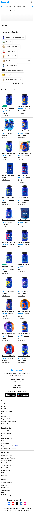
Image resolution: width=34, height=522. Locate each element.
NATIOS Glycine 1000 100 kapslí (9, 267)
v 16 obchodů (21, 296)
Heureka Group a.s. (21, 509)
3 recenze (26, 222)
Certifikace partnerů (6, 490)
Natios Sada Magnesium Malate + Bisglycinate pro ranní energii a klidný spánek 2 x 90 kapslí (9, 131)
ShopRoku (4, 485)
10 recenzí (26, 200)
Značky (9, 11)
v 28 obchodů (6, 227)
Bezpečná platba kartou (7, 446)
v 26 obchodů (21, 138)
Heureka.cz (4, 11)
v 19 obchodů (6, 296)
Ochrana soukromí (6, 443)
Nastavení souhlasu (6, 441)
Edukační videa (5, 473)
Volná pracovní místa (6, 411)
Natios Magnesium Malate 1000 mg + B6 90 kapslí (25, 106)
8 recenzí (10, 336)
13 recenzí (26, 155)
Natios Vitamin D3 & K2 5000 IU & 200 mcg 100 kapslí (25, 311)
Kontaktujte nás (17, 382)
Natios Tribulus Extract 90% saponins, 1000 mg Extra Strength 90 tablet (9, 198)
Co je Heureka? (5, 404)
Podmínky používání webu (22, 511)
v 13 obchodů (6, 204)
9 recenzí (26, 358)
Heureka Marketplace (7, 463)
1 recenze (11, 200)
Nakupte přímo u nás (6, 438)
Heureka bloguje (5, 416)
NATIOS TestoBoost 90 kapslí (25, 264)
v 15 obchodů (6, 180)
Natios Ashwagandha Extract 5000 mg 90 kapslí (9, 153)
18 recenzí (26, 245)
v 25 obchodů (6, 249)
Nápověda (4, 475)
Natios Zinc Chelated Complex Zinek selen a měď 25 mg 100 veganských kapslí (9, 220)
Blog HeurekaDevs (6, 419)
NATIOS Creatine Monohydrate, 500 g (25, 220)
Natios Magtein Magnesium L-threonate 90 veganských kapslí (25, 242)
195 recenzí (27, 108)
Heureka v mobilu (6, 434)
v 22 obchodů (21, 160)
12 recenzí (11, 245)
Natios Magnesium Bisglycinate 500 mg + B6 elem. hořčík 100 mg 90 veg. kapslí (9, 175)
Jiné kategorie (17, 84)
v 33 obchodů (6, 115)
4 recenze (27, 178)
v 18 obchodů (21, 271)
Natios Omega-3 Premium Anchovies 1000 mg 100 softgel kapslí (25, 131)
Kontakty (3, 406)
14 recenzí (11, 133)
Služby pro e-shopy (6, 460)
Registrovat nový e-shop (8, 458)
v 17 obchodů (6, 363)
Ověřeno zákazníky (6, 483)
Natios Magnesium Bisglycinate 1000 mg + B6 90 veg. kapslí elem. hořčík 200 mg (9, 108)
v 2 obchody (5, 138)
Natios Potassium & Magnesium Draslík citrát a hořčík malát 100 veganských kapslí (25, 289)
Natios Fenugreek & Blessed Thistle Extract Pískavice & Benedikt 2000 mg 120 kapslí (25, 198)
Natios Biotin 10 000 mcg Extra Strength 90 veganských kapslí (25, 175)
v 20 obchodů (21, 318)
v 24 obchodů (6, 160)
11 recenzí (26, 314)
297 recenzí (11, 111)
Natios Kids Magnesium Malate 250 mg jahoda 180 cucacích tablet (9, 311)
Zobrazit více (4, 28)
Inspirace (3, 493)
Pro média (4, 414)
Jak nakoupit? (5, 431)
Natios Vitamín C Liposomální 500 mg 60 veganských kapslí (25, 356)
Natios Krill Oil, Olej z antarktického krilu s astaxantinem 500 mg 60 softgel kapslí (9, 356)
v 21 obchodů (21, 182)
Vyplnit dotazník (17, 388)
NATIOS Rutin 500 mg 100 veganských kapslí (9, 289)
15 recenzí (26, 336)
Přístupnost (4, 424)
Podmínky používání (6, 409)
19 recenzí (26, 133)
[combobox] (17, 6)
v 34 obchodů (21, 113)
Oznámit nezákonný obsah (8, 421)
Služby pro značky (6, 465)
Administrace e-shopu (7, 456)
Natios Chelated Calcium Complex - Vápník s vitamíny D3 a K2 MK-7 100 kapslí (9, 334)
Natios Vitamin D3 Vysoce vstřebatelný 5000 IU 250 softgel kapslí (25, 334)
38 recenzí (11, 155)
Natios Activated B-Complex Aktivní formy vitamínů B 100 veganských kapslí (9, 242)
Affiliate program (5, 470)
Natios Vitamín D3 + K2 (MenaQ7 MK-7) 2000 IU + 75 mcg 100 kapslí (25, 153)
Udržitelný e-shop (6, 495)
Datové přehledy (5, 468)
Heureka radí (4, 436)
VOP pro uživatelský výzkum (8, 448)
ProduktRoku (5, 488)
